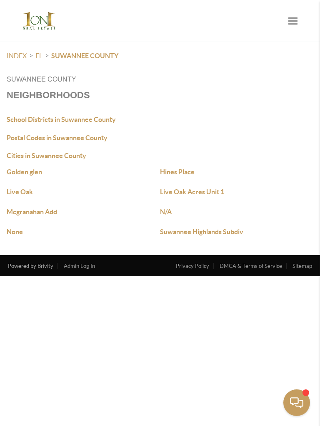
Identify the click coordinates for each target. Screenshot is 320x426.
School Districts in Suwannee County (61, 119)
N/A (166, 211)
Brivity (45, 266)
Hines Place (177, 171)
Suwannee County (84, 55)
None (15, 231)
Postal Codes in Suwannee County (57, 137)
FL (38, 55)
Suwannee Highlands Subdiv (201, 231)
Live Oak (20, 191)
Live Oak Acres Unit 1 (192, 191)
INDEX (17, 55)
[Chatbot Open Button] (296, 402)
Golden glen (24, 171)
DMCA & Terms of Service (251, 266)
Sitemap (302, 266)
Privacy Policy (192, 266)
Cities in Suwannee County (46, 155)
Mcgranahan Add (32, 211)
